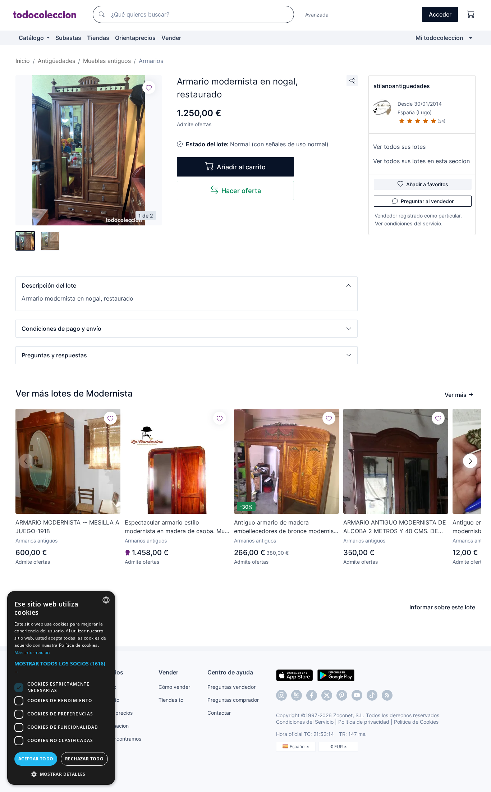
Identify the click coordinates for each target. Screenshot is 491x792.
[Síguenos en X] (326, 695)
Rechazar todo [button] (84, 759)
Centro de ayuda (230, 672)
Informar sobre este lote (442, 607)
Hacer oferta (241, 190)
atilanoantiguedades (401, 86)
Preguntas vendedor (231, 687)
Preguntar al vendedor (427, 201)
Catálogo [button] (32, 37)
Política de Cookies (416, 722)
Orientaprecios (135, 37)
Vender (171, 37)
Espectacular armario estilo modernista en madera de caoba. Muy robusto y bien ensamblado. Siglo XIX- (177, 527)
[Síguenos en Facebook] (311, 695)
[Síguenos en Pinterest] (341, 695)
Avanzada (317, 15)
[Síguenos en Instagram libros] (296, 695)
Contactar (219, 713)
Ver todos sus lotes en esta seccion (421, 161)
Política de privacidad (363, 722)
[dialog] (61, 688)
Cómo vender (174, 687)
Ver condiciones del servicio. (408, 223)
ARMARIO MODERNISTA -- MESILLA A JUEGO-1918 (67, 527)
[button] (187, 285)
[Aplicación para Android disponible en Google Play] (335, 674)
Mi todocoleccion (439, 37)
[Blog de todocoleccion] (387, 695)
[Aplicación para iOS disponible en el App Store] (294, 674)
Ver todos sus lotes (399, 146)
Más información (32, 652)
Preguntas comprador (233, 700)
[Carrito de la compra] (471, 14)
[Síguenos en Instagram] (281, 695)
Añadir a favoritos (427, 184)
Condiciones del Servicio (305, 722)
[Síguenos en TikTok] (372, 695)
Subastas (68, 37)
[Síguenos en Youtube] (357, 695)
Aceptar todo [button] (36, 759)
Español (298, 746)
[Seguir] (148, 87)
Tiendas (98, 37)
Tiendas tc (171, 700)
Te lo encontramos (119, 739)
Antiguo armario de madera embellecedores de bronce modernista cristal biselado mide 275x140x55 (286, 527)
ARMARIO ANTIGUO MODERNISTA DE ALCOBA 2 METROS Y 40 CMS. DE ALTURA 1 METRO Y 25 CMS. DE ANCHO (394, 527)
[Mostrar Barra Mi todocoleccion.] (470, 38)
